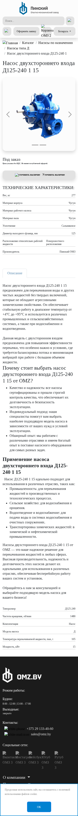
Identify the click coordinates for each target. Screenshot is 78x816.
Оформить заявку (26, 31)
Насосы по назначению (55, 43)
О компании (14, 777)
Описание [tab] (14, 273)
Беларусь (63, 31)
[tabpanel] (39, 464)
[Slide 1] (35, 144)
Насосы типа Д (18, 48)
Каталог (28, 43)
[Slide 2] (43, 144)
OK (39, 807)
